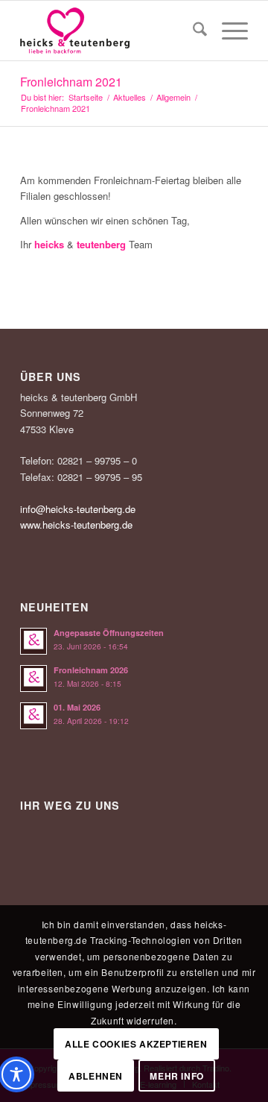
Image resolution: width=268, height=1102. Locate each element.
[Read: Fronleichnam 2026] (33, 678)
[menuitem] (192, 30)
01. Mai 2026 (77, 707)
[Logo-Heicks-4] (111, 30)
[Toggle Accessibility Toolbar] (16, 1074)
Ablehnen (95, 1076)
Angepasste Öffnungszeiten (109, 632)
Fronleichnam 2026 (91, 670)
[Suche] (192, 30)
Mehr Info (176, 1076)
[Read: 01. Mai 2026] (33, 715)
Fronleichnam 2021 (71, 81)
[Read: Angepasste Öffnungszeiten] (33, 641)
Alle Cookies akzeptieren (136, 1044)
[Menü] (227, 30)
